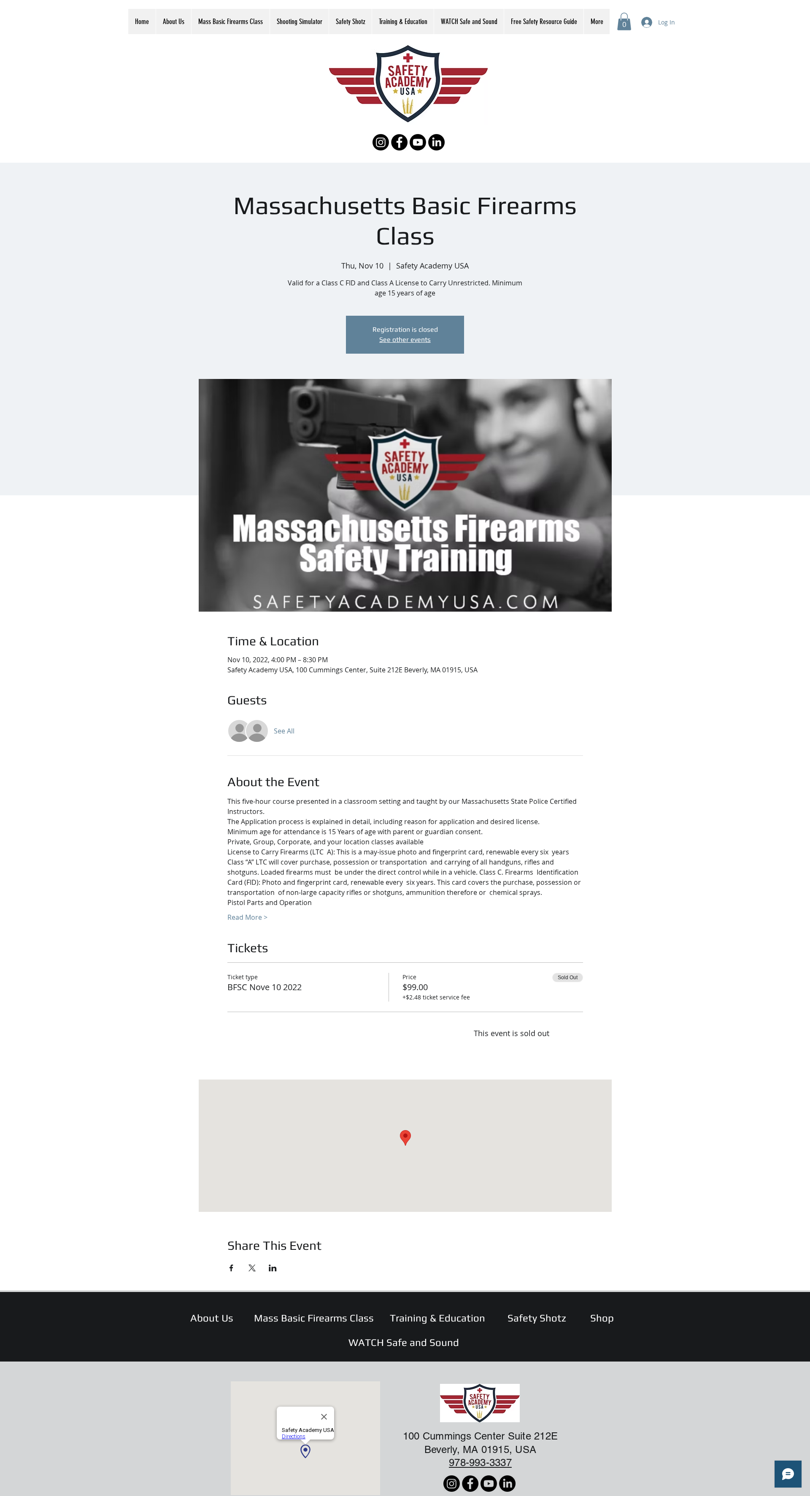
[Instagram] (381, 142)
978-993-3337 (480, 1462)
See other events (405, 340)
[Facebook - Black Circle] (399, 142)
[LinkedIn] (436, 142)
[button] (624, 21)
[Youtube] (418, 142)
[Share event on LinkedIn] (273, 1268)
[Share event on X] (252, 1268)
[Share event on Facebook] (231, 1268)
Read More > (247, 917)
